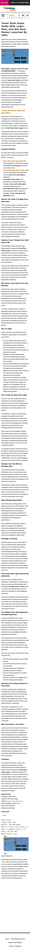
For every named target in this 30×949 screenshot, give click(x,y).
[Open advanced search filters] (23, 15)
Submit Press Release (15, 942)
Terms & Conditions (15, 946)
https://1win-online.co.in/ (15, 801)
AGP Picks (4, 2)
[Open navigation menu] (3, 15)
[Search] (19, 15)
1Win (4, 815)
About (7, 939)
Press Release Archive (18, 939)
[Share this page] (27, 15)
